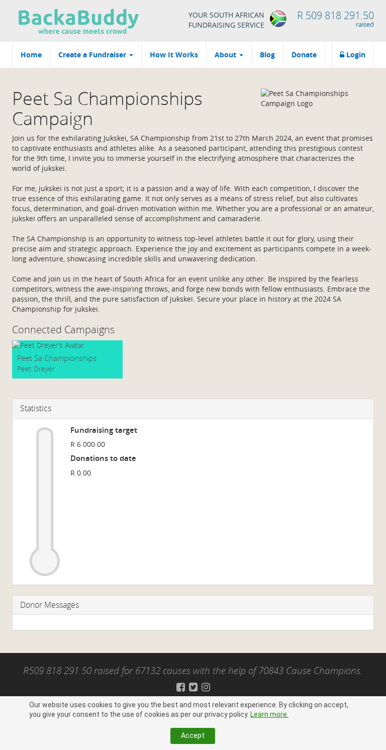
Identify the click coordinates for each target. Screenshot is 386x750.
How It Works (174, 54)
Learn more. (269, 714)
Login (354, 54)
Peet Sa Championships (56, 358)
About (226, 54)
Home (31, 54)
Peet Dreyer (36, 368)
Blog (267, 54)
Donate (304, 54)
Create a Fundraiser (93, 54)
